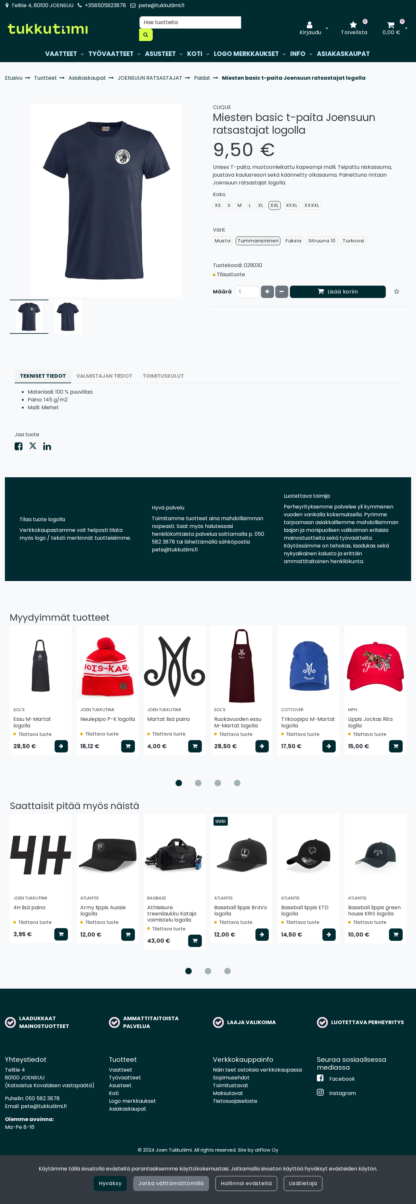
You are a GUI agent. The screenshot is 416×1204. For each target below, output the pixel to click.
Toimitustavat (230, 1085)
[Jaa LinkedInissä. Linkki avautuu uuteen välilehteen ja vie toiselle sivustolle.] (49, 448)
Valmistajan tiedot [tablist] (104, 376)
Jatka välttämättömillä (171, 1183)
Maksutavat (228, 1093)
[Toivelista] (396, 292)
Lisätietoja (303, 1183)
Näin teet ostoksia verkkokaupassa (257, 1070)
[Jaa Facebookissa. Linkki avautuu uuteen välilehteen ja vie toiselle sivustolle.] (22, 448)
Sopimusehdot (231, 1077)
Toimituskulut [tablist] (163, 376)
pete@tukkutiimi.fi (161, 5)
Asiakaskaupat (127, 1109)
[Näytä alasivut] (82, 54)
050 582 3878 (42, 1098)
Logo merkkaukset (132, 1101)
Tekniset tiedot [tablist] (43, 376)
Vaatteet (120, 1070)
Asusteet (120, 1085)
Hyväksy (110, 1183)
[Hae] (146, 35)
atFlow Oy (266, 1150)
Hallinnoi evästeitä (246, 1183)
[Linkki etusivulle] (47, 28)
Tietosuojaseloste (235, 1101)
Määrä (222, 291)
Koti (114, 1093)
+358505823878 (105, 5)
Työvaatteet (125, 1077)
